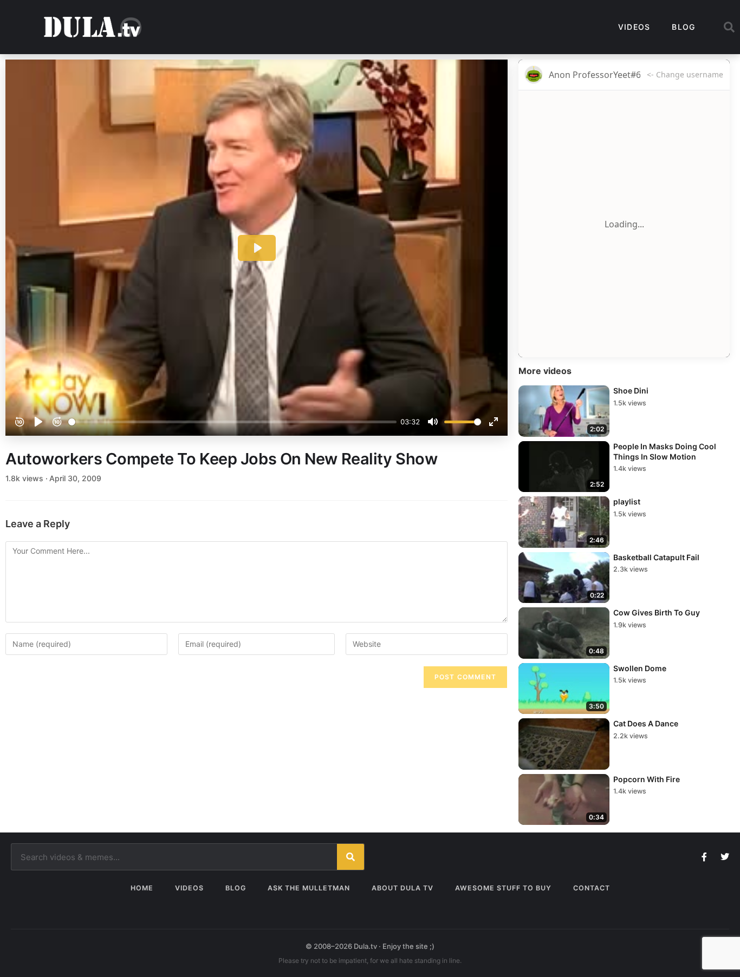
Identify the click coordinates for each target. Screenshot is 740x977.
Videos (634, 26)
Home (142, 888)
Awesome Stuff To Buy (503, 888)
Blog (683, 26)
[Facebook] (704, 857)
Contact (591, 888)
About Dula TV (402, 888)
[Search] (350, 857)
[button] (729, 27)
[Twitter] (724, 857)
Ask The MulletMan (309, 888)
